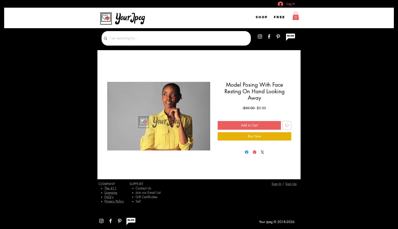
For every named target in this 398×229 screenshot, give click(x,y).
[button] (295, 16)
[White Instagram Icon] (260, 36)
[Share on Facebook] (246, 152)
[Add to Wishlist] (287, 125)
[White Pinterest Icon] (278, 36)
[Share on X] (262, 152)
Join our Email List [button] (148, 192)
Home (111, 66)
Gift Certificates (146, 197)
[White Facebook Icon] (269, 36)
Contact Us (143, 188)
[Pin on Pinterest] (254, 152)
